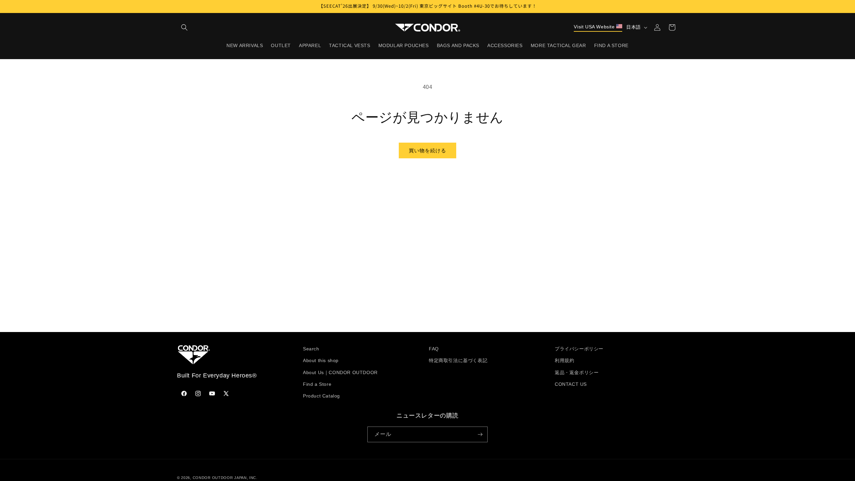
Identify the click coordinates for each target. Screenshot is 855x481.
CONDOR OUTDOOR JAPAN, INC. (225, 478)
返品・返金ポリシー (576, 372)
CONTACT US (571, 384)
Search (311, 348)
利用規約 (564, 360)
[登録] (480, 434)
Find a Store (317, 384)
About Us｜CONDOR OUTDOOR (340, 372)
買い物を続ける (427, 150)
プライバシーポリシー (579, 348)
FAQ (434, 348)
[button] (184, 27)
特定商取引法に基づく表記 (458, 360)
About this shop (321, 360)
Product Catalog (321, 395)
